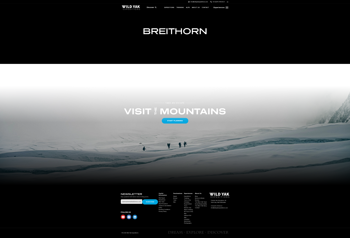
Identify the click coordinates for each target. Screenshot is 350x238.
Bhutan (175, 198)
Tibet (174, 200)
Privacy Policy (163, 211)
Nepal (175, 196)
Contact (205, 7)
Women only (187, 207)
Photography (187, 223)
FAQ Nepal (162, 198)
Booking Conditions (164, 209)
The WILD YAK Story (201, 206)
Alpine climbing (188, 209)
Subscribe (150, 202)
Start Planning (175, 121)
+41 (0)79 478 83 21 (219, 2)
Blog (196, 196)
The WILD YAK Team (201, 202)
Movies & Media (199, 198)
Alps (188, 7)
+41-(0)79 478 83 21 (216, 206)
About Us (196, 7)
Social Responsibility (201, 204)
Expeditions (169, 7)
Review (197, 200)
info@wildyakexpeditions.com (199, 2)
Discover (150, 7)
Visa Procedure (163, 203)
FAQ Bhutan (162, 200)
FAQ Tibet (161, 201)
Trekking (180, 7)
